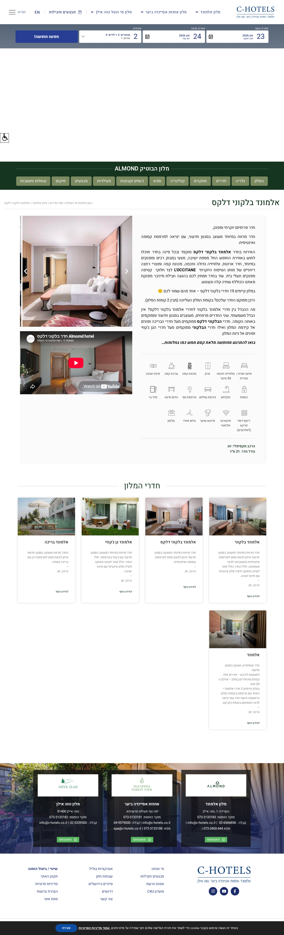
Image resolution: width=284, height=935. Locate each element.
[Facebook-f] (235, 891)
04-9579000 (122, 822)
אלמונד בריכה (56, 542)
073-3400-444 (213, 828)
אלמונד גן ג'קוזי (118, 542)
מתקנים (200, 181)
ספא (157, 181)
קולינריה (177, 181)
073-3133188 (153, 828)
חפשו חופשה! (46, 37)
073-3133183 (206, 817)
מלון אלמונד (210, 12)
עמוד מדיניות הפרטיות (94, 928)
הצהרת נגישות (47, 891)
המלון (259, 181)
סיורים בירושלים (101, 884)
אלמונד (253, 655)
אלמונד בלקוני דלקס (178, 542)
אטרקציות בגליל (101, 869)
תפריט (22, 12)
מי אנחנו (158, 869)
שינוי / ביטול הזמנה (43, 869)
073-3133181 (132, 817)
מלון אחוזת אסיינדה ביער (166, 12)
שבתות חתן (104, 876)
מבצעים (81, 181)
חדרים (221, 181)
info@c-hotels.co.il (201, 822)
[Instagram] (213, 891)
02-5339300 (78, 822)
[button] (4, 138)
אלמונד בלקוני (247, 542)
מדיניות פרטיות (46, 884)
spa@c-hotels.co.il (127, 828)
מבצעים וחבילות (152, 876)
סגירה (66, 928)
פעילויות (104, 181)
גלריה (240, 181)
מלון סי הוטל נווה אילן (114, 12)
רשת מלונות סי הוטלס (79, 203)
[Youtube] (224, 891)
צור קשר (106, 899)
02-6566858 (227, 822)
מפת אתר (51, 899)
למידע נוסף (253, 596)
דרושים (107, 891)
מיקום (60, 181)
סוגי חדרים (56, 203)
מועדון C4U (155, 891)
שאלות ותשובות (33, 181)
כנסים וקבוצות (132, 181)
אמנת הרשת (155, 884)
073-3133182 (58, 817)
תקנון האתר (49, 876)
